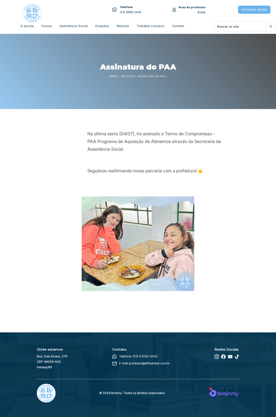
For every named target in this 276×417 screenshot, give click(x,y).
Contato (178, 26)
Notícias (123, 26)
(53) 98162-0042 (130, 12)
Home (113, 76)
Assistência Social (74, 26)
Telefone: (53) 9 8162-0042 (138, 356)
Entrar (202, 12)
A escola (27, 26)
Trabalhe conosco (150, 26)
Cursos (46, 26)
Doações (102, 26)
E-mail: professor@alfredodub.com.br (144, 363)
